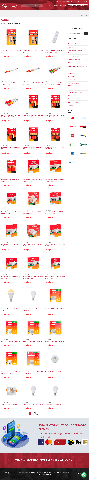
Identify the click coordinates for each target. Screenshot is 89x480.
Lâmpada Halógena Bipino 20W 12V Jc (11, 51)
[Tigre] (83, 135)
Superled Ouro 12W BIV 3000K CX (33, 404)
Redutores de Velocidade (75, 92)
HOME (45, 6)
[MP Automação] (10, 6)
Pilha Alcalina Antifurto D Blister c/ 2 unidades (11, 180)
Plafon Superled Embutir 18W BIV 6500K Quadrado (10, 212)
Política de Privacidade (44, 474)
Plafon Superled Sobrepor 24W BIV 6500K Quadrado (33, 277)
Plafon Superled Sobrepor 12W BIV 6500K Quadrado (33, 245)
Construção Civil (73, 56)
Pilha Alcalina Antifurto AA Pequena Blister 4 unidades (55, 115)
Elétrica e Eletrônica (68, 12)
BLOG (50, 6)
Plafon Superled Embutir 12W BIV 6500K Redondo (54, 180)
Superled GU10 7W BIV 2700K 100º (33, 341)
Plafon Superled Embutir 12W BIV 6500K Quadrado (32, 180)
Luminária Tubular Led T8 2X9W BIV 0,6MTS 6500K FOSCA (11, 115)
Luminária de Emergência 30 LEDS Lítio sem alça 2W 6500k (54, 51)
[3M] (72, 117)
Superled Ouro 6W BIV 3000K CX (54, 404)
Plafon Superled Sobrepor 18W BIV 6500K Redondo (11, 277)
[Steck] (72, 135)
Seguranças (71, 95)
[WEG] (72, 153)
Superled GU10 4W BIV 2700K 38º (54, 309)
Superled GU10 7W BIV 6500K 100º (55, 341)
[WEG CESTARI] (83, 153)
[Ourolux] (72, 126)
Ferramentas (72, 70)
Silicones (70, 99)
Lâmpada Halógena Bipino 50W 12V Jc (33, 51)
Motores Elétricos (73, 80)
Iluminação (71, 73)
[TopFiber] (72, 144)
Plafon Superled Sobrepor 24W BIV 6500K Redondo (55, 277)
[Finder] (83, 117)
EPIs (69, 63)
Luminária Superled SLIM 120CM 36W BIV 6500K (10, 83)
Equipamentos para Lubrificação (77, 66)
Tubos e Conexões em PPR (33, 12)
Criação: (79, 473)
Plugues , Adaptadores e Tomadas (75, 84)
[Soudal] (83, 126)
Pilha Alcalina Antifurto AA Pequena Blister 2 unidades (33, 115)
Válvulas (45, 12)
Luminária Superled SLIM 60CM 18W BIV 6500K (33, 83)
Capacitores (71, 47)
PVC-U (22, 12)
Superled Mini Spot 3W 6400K (53, 372)
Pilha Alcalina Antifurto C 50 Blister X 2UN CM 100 (55, 148)
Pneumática (84, 15)
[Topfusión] (83, 144)
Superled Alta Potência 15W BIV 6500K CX (32, 309)
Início (3, 23)
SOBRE (56, 6)
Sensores (84, 12)
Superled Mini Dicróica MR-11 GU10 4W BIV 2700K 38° (11, 372)
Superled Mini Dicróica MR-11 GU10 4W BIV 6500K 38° (33, 372)
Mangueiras (71, 76)
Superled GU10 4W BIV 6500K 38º (10, 341)
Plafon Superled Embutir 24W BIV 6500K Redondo (10, 245)
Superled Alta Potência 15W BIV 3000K (10, 309)
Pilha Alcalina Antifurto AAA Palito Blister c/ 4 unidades (32, 148)
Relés (78, 12)
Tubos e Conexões (73, 102)
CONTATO (63, 6)
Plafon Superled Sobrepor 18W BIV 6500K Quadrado (55, 245)
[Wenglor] (72, 162)
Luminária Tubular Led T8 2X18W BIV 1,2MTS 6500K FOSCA (54, 83)
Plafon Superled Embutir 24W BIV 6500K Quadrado (54, 212)
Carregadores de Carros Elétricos (75, 52)
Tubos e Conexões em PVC (11, 12)
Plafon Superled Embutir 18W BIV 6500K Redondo (32, 212)
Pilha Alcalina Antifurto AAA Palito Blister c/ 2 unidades (11, 148)
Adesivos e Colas (54, 12)
